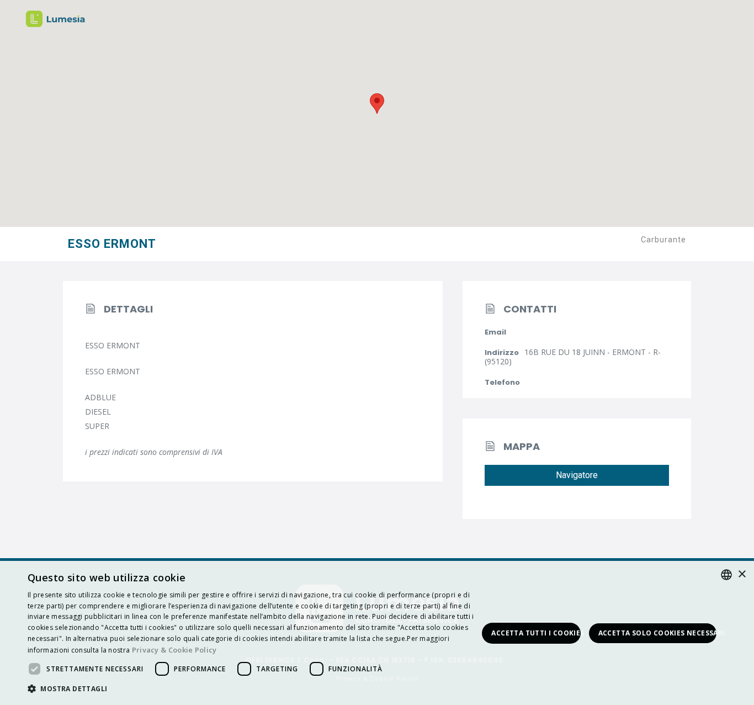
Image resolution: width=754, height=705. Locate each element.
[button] (253, 689)
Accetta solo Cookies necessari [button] (657, 633)
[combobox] (726, 574)
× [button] (741, 574)
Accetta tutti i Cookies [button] (535, 633)
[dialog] (377, 633)
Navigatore (577, 475)
